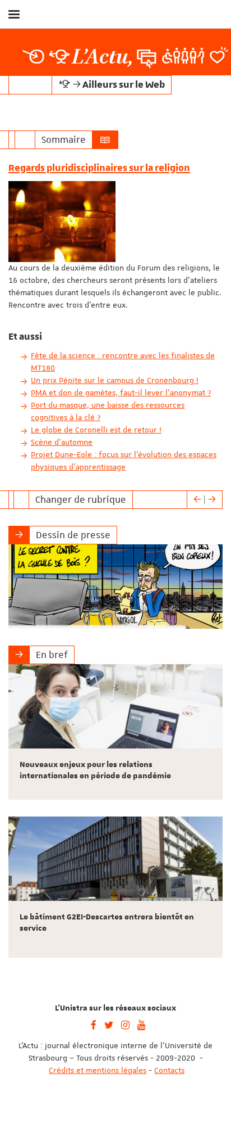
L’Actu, (102, 57)
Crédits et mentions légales (97, 1070)
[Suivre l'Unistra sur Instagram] (125, 1024)
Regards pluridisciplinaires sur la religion (99, 168)
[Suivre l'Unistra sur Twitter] (108, 1024)
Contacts (169, 1070)
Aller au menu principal (210, 43)
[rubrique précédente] (197, 499)
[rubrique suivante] (212, 499)
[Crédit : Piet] (115, 586)
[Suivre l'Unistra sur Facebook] (93, 1024)
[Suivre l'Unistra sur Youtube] (141, 1024)
